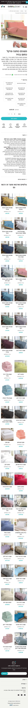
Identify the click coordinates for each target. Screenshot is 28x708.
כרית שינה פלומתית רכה (20, 533)
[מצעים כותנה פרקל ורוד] (20, 271)
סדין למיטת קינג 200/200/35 (21, 99)
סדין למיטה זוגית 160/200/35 (21, 94)
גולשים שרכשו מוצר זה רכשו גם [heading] (14, 186)
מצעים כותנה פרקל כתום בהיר (17, 52)
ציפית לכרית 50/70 (21, 83)
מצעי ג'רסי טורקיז (20, 624)
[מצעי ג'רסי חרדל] (7, 479)
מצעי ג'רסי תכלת (20, 578)
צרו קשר (23, 688)
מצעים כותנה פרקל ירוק (7, 327)
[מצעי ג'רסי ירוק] (20, 390)
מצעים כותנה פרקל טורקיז (21, 208)
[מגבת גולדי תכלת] (7, 390)
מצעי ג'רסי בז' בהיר (21, 556)
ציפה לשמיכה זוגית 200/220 (21, 104)
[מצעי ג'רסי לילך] (7, 548)
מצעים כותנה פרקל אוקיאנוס (7, 303)
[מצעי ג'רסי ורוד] (20, 594)
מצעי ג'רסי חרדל (7, 486)
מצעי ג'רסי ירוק (21, 398)
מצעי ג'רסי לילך (7, 556)
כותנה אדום (21, 486)
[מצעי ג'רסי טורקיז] (20, 616)
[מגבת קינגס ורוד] (7, 639)
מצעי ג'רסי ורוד (21, 602)
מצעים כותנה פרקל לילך (21, 327)
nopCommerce (16, 703)
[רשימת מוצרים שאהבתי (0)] (4, 6)
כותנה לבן (7, 464)
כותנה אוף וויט (7, 602)
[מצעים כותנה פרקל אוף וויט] (7, 271)
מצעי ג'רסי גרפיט (20, 420)
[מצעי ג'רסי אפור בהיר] (7, 570)
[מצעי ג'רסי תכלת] (20, 570)
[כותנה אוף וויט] (7, 594)
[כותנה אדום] (20, 479)
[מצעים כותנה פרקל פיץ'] (7, 501)
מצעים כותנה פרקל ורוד (21, 280)
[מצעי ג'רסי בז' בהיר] (20, 548)
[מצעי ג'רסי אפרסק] (20, 456)
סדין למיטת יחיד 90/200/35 (9, 83)
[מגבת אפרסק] (20, 434)
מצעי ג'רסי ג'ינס (20, 350)
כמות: (19, 114)
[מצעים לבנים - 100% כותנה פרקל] (20, 223)
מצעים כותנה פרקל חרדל (7, 208)
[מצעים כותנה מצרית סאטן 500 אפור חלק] (20, 639)
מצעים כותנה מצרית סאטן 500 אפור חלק (20, 647)
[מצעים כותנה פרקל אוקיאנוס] (7, 295)
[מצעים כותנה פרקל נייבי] (7, 247)
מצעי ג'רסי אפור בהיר (7, 579)
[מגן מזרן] (7, 434)
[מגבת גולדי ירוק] (7, 616)
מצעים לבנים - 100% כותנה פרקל (21, 232)
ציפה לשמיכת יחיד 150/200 (9, 99)
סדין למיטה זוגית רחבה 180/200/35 (9, 94)
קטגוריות (23, 683)
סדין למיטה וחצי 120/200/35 (21, 88)
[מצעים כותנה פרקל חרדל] (7, 200)
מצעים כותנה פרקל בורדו (7, 351)
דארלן (24, 679)
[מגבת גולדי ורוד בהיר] (7, 366)
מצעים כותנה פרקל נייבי (7, 256)
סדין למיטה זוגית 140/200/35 (9, 88)
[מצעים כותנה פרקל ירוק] (7, 318)
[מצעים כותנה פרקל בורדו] (7, 342)
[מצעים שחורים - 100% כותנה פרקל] (7, 412)
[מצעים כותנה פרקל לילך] (20, 318)
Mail (18, 695)
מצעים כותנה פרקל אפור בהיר (21, 256)
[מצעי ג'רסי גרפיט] (20, 412)
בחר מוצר (25, 80)
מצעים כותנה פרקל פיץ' (7, 509)
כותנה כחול (7, 532)
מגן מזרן (7, 442)
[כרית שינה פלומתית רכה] (20, 524)
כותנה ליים (21, 374)
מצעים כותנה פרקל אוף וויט (7, 280)
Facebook (24, 695)
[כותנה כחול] (7, 524)
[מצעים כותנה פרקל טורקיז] (20, 200)
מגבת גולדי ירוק (7, 624)
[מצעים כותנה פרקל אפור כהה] (20, 295)
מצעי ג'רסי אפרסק (21, 464)
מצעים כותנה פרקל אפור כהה (21, 303)
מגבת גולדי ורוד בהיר (7, 375)
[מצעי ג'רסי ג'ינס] (20, 342)
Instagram (21, 695)
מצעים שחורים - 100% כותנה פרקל (7, 421)
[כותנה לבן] (7, 456)
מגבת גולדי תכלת (7, 398)
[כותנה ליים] (20, 366)
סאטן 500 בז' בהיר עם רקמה (21, 509)
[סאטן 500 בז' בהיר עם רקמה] (20, 501)
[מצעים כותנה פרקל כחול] (7, 223)
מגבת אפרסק (20, 442)
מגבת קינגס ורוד (7, 646)
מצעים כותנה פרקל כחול (7, 232)
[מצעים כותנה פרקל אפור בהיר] (20, 247)
